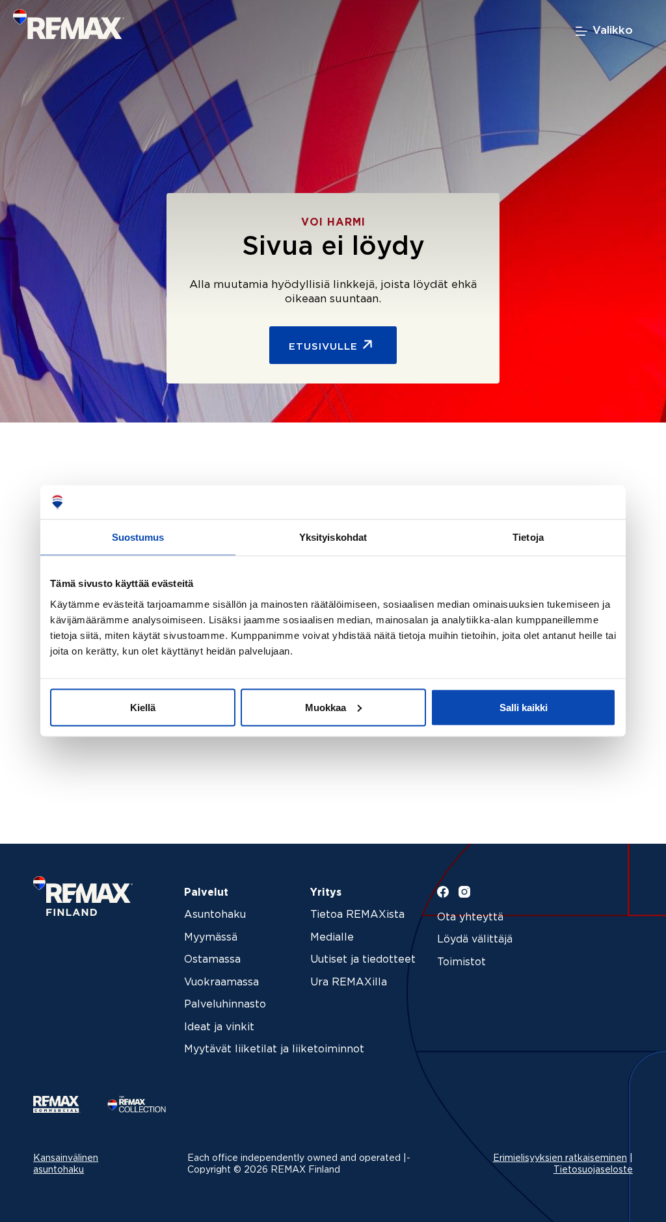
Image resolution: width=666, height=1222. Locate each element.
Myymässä (210, 937)
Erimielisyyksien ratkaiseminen (560, 1158)
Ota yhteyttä (470, 917)
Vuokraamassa (221, 982)
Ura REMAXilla (348, 982)
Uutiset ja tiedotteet (363, 960)
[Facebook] (443, 892)
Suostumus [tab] (138, 537)
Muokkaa (325, 706)
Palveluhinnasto (225, 1004)
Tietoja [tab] (528, 537)
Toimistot (461, 962)
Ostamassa (212, 960)
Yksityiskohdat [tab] (333, 537)
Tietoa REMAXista (357, 915)
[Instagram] (464, 892)
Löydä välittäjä (475, 939)
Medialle (332, 937)
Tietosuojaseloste (593, 1170)
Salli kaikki (524, 706)
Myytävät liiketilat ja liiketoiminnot (274, 1049)
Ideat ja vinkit (219, 1027)
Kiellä (142, 706)
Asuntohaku (215, 915)
